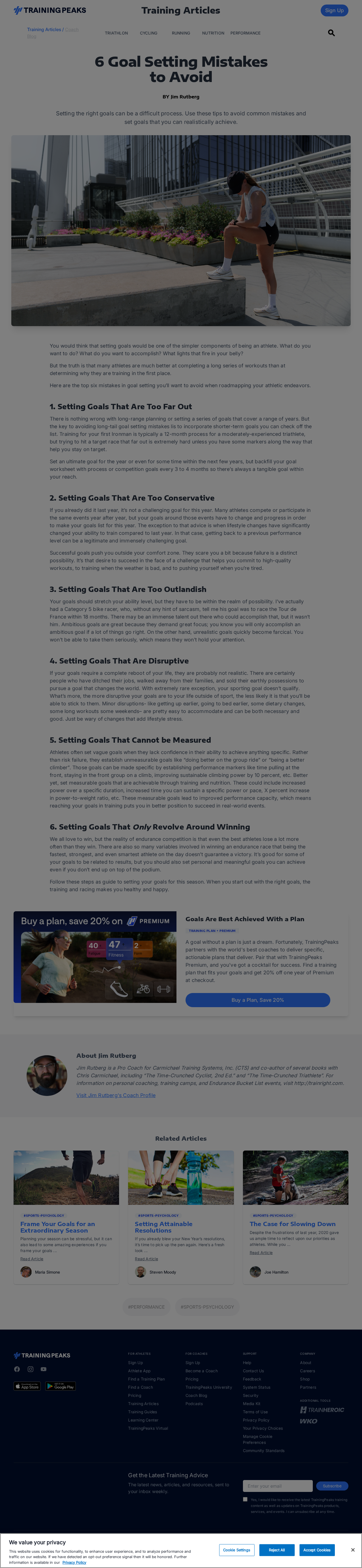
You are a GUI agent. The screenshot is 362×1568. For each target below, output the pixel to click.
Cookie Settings (237, 1550)
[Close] (353, 1550)
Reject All (277, 1550)
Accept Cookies (317, 1550)
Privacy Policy (74, 1562)
